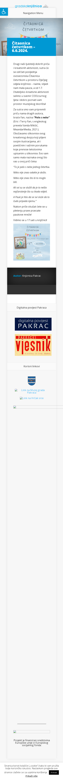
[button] (4, 12)
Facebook (21, 289)
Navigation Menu (33, 13)
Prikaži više (32, 776)
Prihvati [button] (54, 772)
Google (15, 289)
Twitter (27, 289)
